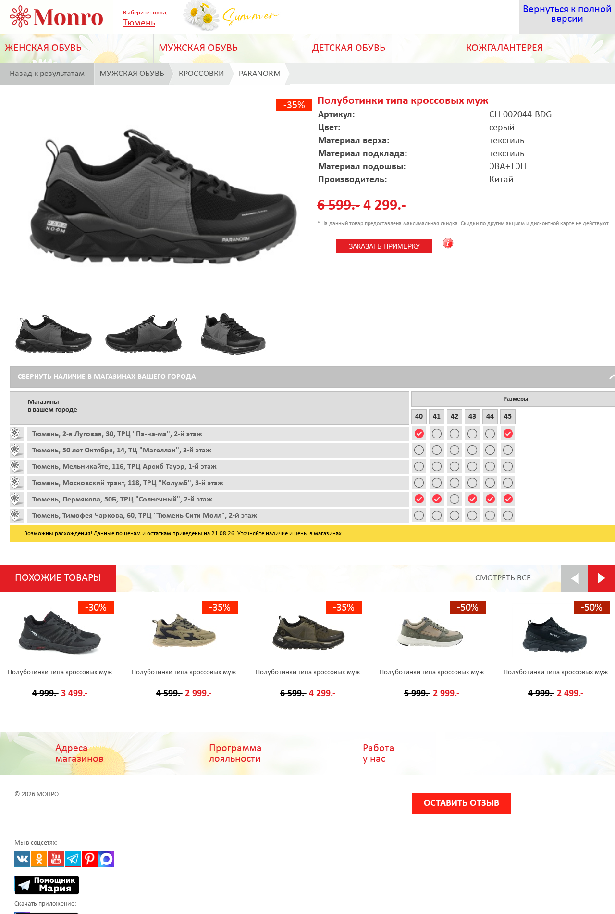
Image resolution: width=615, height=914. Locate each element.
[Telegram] (73, 859)
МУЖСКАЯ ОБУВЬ (198, 48)
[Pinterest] (90, 859)
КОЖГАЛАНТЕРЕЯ (504, 48)
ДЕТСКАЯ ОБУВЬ (348, 48)
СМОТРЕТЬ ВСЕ (503, 578)
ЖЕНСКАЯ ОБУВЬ (43, 48)
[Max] (106, 859)
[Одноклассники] (39, 859)
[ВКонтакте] (22, 859)
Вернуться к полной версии (567, 14)
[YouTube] (56, 859)
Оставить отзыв (461, 803)
